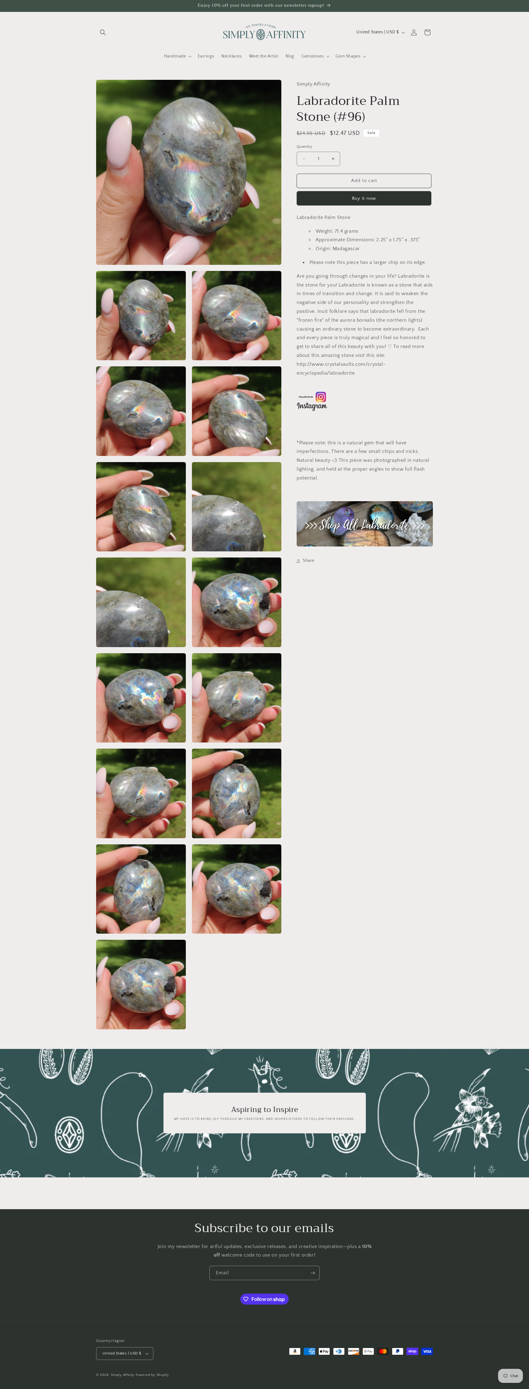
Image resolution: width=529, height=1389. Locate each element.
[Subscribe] (312, 1273)
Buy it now (364, 198)
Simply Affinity (123, 1375)
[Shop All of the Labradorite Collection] (365, 523)
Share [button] (308, 560)
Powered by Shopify (152, 1375)
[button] (103, 32)
